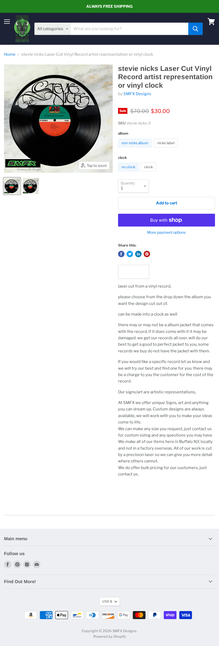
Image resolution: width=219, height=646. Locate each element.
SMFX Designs (137, 93)
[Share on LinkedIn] (138, 254)
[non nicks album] (135, 148)
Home (9, 54)
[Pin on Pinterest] (147, 254)
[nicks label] (166, 148)
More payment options (166, 232)
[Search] (195, 29)
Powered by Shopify (109, 636)
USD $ (107, 601)
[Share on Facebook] (121, 254)
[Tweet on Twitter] (130, 254)
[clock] (149, 172)
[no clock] (129, 172)
